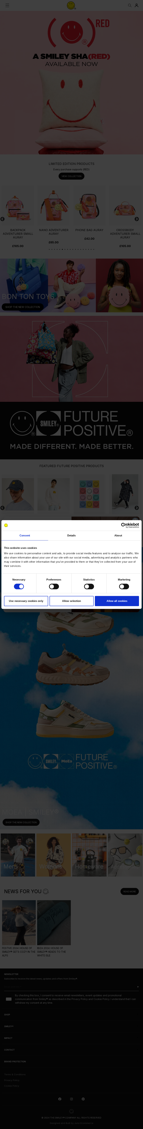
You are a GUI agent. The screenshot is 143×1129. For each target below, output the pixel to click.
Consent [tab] (25, 535)
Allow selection (71, 600)
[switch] (54, 586)
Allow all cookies (117, 600)
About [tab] (118, 535)
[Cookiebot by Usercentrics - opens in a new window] (123, 525)
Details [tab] (71, 535)
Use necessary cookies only (26, 600)
